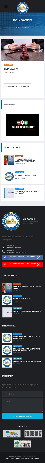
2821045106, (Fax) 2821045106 (16, 252)
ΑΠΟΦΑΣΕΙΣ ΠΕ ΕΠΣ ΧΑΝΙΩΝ (18, 86)
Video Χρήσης (15, 458)
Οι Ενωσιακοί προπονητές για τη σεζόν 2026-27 (26, 337)
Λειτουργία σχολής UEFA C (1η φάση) (27, 192)
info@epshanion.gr (14, 248)
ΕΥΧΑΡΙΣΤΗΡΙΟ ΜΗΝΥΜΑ (25, 175)
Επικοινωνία (35, 458)
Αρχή (17, 28)
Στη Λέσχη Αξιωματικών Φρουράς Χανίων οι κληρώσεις (26, 349)
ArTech (20, 456)
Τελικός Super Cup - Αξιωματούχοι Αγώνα (25, 160)
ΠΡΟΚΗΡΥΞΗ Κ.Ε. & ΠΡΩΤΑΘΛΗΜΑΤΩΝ (27, 361)
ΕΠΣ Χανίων (12, 456)
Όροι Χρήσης (25, 458)
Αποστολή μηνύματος (23, 416)
